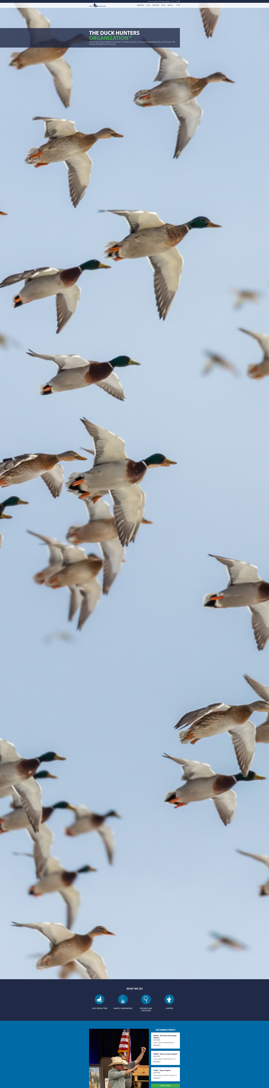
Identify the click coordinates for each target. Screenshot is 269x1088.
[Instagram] (177, 1)
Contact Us (150, 1)
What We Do (140, 5)
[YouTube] (179, 1)
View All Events (165, 1085)
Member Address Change (163, 1)
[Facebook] (172, 1)
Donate (155, 1)
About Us (170, 5)
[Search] (177, 5)
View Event (156, 1045)
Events (163, 5)
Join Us (148, 5)
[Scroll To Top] (266, 1086)
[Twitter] (174, 1)
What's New (156, 5)
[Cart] (179, 5)
